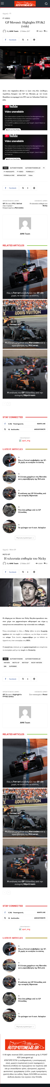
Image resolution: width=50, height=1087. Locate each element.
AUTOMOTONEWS (16, 168)
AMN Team (13, 31)
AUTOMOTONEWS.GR (32, 168)
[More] (34, 39)
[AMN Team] (5, 31)
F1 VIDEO (20, 172)
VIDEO (7, 18)
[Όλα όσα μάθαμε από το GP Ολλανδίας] (9, 510)
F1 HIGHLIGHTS (9, 172)
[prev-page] (4, 404)
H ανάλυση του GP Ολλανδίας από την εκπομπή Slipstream (25, 394)
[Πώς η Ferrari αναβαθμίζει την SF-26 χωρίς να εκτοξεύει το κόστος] (25, 274)
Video (31, 175)
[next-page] (8, 404)
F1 (10, 13)
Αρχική (5, 13)
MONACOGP (21, 175)
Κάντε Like (41, 424)
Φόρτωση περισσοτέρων (24, 538)
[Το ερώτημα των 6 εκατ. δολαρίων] (9, 526)
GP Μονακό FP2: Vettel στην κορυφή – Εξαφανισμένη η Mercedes (13, 206)
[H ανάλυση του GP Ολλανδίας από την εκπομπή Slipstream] (25, 374)
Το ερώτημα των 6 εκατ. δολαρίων (32, 528)
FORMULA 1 (30, 172)
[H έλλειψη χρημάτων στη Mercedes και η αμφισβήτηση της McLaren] (25, 324)
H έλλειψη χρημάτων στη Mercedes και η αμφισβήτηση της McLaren (25, 344)
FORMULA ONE (9, 175)
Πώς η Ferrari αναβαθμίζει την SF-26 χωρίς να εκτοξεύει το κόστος (25, 294)
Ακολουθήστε (39, 429)
